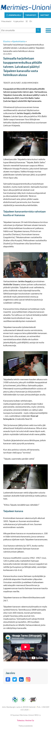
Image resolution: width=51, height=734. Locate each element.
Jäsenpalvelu (14, 15)
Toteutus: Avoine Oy (25, 720)
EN (31, 21)
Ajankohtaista (18, 41)
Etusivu (6, 41)
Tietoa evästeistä (25, 726)
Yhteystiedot (6, 21)
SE (27, 21)
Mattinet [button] (44, 15)
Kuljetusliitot (18, 21)
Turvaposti (30, 15)
